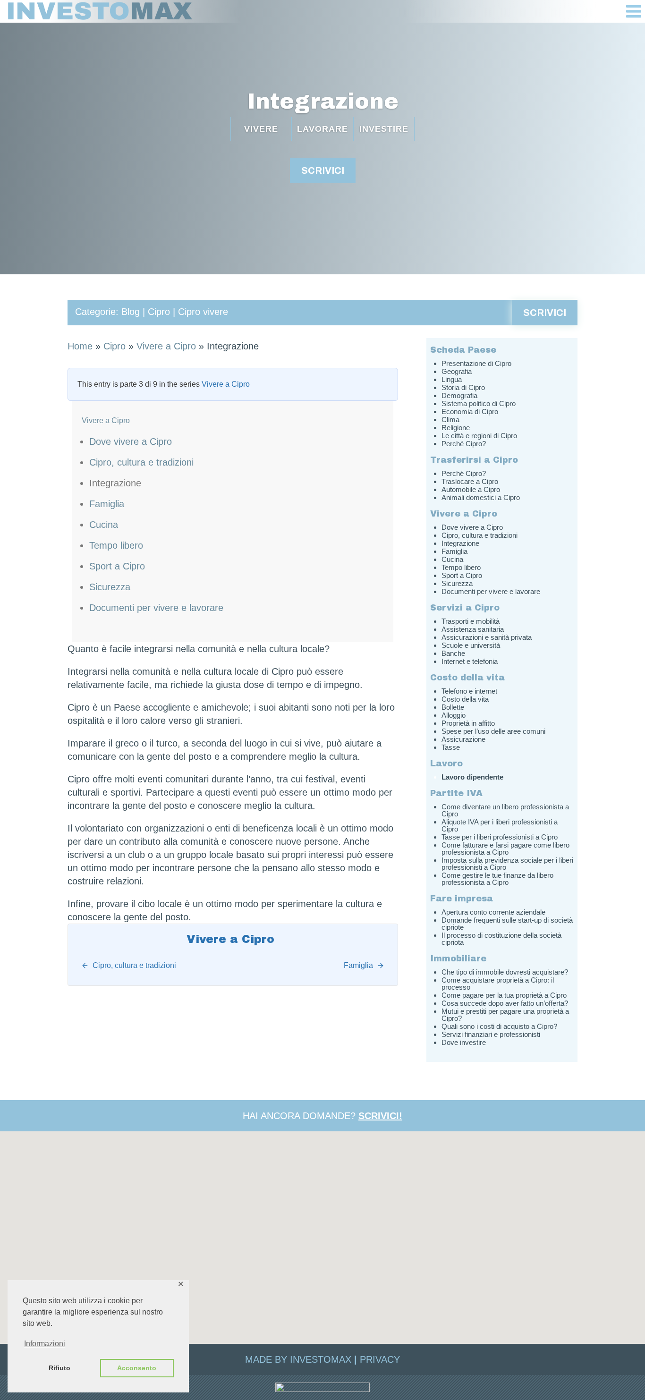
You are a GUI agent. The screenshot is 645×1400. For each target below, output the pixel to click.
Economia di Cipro (469, 411)
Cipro (159, 311)
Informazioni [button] (44, 1344)
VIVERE (261, 129)
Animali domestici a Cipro (480, 497)
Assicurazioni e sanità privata (486, 637)
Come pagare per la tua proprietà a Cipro (504, 995)
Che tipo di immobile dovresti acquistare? (504, 972)
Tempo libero (116, 545)
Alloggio (453, 715)
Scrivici (544, 312)
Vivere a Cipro (166, 346)
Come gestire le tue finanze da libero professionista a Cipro (497, 878)
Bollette (452, 707)
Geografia (456, 371)
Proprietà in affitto (468, 723)
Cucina (103, 524)
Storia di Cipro (463, 387)
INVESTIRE (383, 129)
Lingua (451, 379)
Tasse (450, 747)
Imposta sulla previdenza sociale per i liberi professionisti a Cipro (507, 863)
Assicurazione (463, 739)
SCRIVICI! (380, 1116)
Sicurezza (109, 587)
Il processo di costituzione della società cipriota (501, 938)
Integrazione (323, 101)
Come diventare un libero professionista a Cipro (505, 810)
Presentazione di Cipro (476, 363)
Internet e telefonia (469, 661)
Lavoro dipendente (472, 777)
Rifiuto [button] (59, 1368)
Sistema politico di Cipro (478, 403)
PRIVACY (380, 1359)
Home (80, 346)
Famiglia (106, 504)
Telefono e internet (469, 691)
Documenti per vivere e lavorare (156, 607)
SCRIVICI (322, 170)
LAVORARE (322, 129)
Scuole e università (470, 645)
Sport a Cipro (117, 566)
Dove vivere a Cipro (130, 441)
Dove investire (463, 1042)
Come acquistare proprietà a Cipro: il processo (497, 983)
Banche (453, 653)
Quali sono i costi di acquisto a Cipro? (499, 1026)
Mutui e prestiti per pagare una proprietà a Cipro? (505, 1014)
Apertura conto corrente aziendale (493, 912)
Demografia (459, 395)
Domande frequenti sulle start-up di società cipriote (507, 923)
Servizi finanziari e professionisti (490, 1034)
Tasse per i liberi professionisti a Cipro (499, 837)
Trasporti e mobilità (470, 621)
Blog (130, 311)
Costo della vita (465, 699)
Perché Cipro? (463, 444)
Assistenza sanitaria (472, 629)
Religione (455, 428)
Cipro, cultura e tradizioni (141, 462)
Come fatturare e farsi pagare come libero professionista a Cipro (505, 848)
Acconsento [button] (136, 1368)
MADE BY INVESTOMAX (298, 1359)
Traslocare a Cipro (469, 481)
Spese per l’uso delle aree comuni (493, 731)
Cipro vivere (203, 311)
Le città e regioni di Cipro (479, 436)
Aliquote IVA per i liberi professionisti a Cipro (499, 825)
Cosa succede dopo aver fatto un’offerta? (504, 1003)
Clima (450, 420)
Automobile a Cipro (470, 489)
